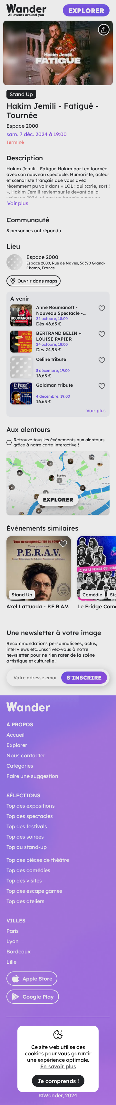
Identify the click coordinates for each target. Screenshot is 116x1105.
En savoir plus (58, 1066)
